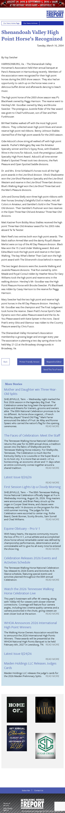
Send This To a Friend (53, 369)
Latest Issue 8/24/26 (18, 653)
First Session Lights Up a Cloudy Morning (32, 486)
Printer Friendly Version (29, 361)
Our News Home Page (11, 23)
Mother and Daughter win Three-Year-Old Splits (30, 391)
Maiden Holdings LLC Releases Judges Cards (30, 665)
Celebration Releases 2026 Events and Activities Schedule (30, 560)
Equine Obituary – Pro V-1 (22, 528)
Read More (52, 426)
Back (5, 361)
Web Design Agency (8, 809)
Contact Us (38, 790)
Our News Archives (30, 23)
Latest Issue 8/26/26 (18, 477)
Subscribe (26, 790)
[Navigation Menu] (2, 12)
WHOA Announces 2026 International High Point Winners (30, 624)
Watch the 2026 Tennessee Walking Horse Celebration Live (29, 590)
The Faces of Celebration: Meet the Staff (32, 435)
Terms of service (6, 804)
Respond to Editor (54, 361)
